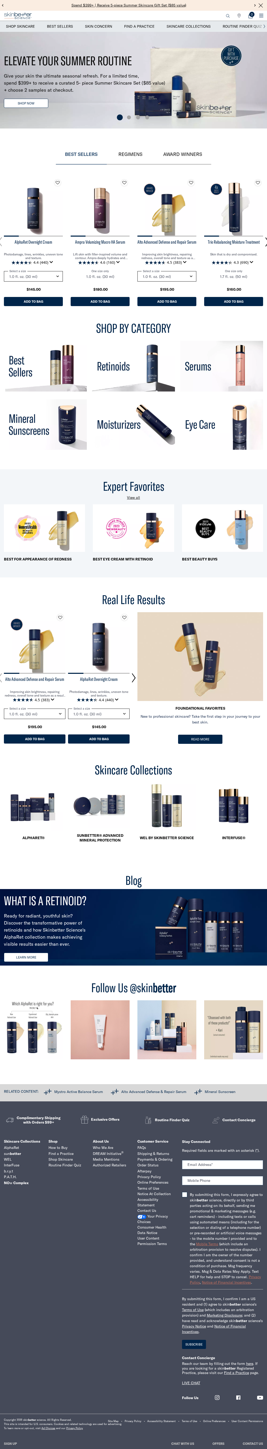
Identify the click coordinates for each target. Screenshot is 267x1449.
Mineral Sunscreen (220, 1091)
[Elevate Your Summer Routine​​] (133, 80)
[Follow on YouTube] (260, 1398)
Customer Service (152, 1141)
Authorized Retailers (109, 1165)
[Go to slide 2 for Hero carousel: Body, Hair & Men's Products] (129, 117)
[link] (250, 15)
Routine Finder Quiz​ (64, 1165)
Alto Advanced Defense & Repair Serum (153, 1091)
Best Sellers (60, 26)
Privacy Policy (149, 1177)
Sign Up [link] (10, 1444)
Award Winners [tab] (182, 154)
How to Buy (58, 1147)
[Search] (227, 15)
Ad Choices (48, 1428)
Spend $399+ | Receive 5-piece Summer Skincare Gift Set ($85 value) (128, 5)
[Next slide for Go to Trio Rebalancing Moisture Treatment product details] (258, 207)
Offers (218, 1444)
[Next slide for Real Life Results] (134, 678)
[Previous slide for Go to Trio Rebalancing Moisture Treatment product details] (209, 207)
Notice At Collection (154, 1193)
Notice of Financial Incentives (226, 1282)
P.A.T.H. (10, 1177)
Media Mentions (106, 1159)
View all (133, 497)
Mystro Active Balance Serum (78, 1091)
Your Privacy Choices (152, 1219)
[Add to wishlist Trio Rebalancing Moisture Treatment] (258, 183)
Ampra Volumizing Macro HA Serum (100, 242)
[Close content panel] (261, 5)
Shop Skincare (20, 26)
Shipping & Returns (153, 1153)
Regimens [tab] (130, 154)
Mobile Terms (207, 1244)
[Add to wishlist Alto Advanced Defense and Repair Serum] (191, 183)
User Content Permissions (247, 1421)
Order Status (148, 1165)
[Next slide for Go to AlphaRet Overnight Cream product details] (57, 207)
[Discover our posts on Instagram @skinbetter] (100, 1032)
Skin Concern (98, 26)
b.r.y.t (8, 1171)
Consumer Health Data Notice (151, 1230)
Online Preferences (152, 1182)
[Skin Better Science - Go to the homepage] (18, 15)
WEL (8, 1159)
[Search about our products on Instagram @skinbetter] (233, 1032)
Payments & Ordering (154, 1159)
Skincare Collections (189, 26)
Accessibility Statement (147, 1202)
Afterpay (144, 1171)
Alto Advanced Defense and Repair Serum (166, 242)
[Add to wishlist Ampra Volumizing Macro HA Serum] (124, 183)
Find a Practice (139, 26)
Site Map (113, 1421)
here (249, 1363)
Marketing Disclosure (224, 1315)
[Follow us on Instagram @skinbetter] (33, 1032)
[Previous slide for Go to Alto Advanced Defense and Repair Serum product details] (142, 207)
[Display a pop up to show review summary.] (52, 263)
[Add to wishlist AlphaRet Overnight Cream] (57, 183)
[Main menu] (261, 16)
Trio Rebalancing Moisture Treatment (234, 242)
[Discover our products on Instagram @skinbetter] (166, 1032)
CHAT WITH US (182, 1444)
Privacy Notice (194, 1326)
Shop (53, 1141)
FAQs (141, 1147)
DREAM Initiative (108, 1153)
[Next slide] (255, 5)
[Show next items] (264, 26)
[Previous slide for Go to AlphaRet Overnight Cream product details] (9, 207)
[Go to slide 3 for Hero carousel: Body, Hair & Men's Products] (138, 117)
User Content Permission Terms (152, 1241)
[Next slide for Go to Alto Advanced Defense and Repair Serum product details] (191, 207)
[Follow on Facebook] (238, 1397)
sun (12, 1153)
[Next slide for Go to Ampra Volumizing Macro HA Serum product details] (124, 207)
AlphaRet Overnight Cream (33, 242)
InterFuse (11, 1165)
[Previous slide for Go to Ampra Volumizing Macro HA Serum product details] (76, 207)
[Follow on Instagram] (217, 1397)
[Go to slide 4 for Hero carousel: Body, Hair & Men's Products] (147, 117)
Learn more (26, 957)
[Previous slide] (3, 5)
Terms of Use (148, 1188)
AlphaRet (11, 1147)
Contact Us (146, 1210)
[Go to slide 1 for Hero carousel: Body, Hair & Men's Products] (119, 117)
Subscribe (194, 1344)
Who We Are (103, 1147)
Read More (200, 739)
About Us (101, 1141)
